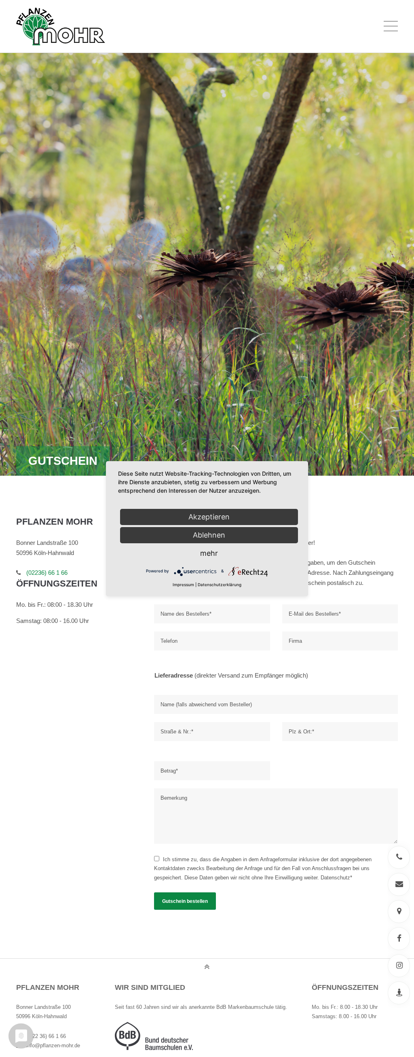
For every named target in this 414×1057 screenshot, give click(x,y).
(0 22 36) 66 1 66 (46, 1036)
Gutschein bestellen (185, 901)
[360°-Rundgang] (399, 992)
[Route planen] (399, 911)
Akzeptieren (209, 517)
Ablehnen (209, 535)
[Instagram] (399, 965)
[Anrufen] (399, 857)
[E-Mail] (399, 884)
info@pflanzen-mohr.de (53, 1045)
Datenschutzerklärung (219, 584)
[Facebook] (399, 938)
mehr (209, 553)
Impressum (183, 584)
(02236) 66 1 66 (47, 573)
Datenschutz (335, 878)
